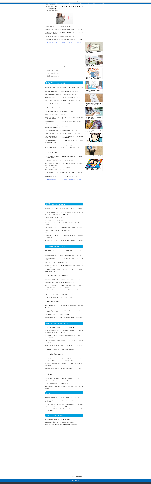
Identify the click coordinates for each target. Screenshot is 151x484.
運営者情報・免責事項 (76, 482)
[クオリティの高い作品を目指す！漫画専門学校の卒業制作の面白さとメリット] (94, 150)
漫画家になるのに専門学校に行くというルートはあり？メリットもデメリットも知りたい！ (93, 104)
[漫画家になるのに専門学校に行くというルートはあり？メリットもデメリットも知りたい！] (94, 97)
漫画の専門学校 (52, 4)
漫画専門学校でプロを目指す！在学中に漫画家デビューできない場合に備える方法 (93, 78)
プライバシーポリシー (69, 482)
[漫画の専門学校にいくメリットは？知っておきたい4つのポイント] (94, 46)
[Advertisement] (64, 53)
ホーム (47, 4)
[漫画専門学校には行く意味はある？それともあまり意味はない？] (94, 59)
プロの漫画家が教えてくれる (52, 72)
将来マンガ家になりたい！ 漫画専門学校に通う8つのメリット (93, 131)
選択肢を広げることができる (52, 70)
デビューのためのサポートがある (53, 73)
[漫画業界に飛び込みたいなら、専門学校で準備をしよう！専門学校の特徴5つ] (94, 163)
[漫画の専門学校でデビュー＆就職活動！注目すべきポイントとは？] (94, 137)
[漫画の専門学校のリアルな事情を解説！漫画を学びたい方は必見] (94, 111)
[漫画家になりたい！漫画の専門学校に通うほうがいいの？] (94, 84)
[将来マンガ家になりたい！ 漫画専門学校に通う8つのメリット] (94, 124)
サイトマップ (83, 482)
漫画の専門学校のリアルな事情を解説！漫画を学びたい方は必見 (93, 118)
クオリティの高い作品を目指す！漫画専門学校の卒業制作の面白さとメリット (93, 156)
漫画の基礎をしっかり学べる (52, 68)
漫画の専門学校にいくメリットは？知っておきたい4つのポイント (93, 52)
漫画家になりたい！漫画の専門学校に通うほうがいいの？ (93, 91)
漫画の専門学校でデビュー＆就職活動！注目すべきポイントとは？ (93, 143)
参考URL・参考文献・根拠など (53, 76)
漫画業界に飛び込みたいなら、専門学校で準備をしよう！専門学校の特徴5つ (93, 169)
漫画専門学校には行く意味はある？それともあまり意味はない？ (93, 65)
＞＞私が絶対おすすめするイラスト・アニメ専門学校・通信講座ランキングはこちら (63, 42)
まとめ (48, 75)
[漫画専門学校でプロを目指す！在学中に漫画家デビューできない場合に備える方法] (94, 72)
